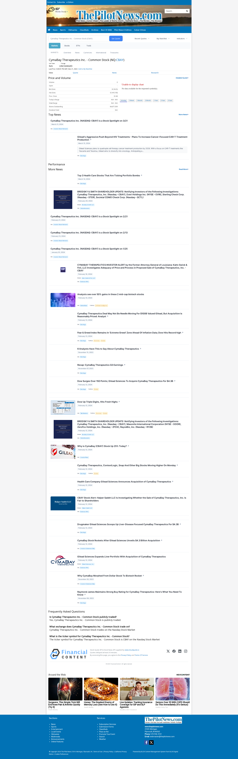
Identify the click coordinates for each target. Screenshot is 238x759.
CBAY (119, 60)
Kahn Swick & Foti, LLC (88, 278)
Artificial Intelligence (101, 305)
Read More (183, 169)
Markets (54, 45)
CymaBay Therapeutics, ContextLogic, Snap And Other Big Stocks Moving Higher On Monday (127, 465)
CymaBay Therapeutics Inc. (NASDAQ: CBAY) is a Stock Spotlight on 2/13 (89, 232)
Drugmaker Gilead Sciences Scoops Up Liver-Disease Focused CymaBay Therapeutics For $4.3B (129, 524)
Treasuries (114, 52)
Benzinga (83, 155)
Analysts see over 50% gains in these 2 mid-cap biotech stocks (110, 294)
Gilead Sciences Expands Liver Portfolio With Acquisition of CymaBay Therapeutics (121, 556)
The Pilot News (66, 752)
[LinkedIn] (179, 654)
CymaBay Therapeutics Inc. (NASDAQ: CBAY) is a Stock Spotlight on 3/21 (89, 120)
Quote (75, 73)
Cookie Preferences (61, 754)
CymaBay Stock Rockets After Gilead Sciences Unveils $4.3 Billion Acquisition (119, 540)
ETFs (78, 45)
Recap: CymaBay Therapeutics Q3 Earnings (101, 365)
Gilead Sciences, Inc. (88, 564)
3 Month (148, 100)
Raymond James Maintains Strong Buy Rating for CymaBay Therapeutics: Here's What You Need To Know (129, 593)
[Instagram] (185, 654)
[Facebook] (174, 654)
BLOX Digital (174, 752)
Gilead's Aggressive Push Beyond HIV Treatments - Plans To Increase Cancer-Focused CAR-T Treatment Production (132, 138)
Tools (89, 45)
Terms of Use (97, 752)
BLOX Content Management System (153, 752)
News (77, 52)
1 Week (131, 100)
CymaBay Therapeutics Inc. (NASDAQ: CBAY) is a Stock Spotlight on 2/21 (89, 216)
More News (183, 114)
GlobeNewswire (84, 208)
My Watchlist (162, 38)
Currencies (88, 52)
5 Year (170, 100)
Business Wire (84, 281)
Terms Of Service (141, 655)
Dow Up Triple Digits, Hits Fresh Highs (98, 401)
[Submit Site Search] (187, 11)
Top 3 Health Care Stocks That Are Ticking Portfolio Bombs (109, 175)
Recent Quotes (141, 38)
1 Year (156, 100)
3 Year (163, 100)
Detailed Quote (181, 78)
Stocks (67, 45)
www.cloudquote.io (132, 650)
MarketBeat (83, 305)
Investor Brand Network (61, 128)
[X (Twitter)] (168, 654)
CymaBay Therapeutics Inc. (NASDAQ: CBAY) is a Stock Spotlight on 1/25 (89, 248)
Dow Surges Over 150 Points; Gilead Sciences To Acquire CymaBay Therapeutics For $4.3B (126, 381)
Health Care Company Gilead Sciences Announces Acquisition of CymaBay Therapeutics (125, 481)
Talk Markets (84, 413)
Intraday (123, 100)
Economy (96, 340)
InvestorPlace (84, 457)
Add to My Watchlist (85, 69)
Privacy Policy (126, 655)
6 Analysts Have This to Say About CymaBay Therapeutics (109, 348)
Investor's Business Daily (87, 548)
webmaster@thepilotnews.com (162, 737)
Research (155, 73)
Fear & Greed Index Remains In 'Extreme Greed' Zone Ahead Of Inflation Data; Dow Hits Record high (130, 332)
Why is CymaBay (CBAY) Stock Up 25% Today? (103, 446)
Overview (67, 52)
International (101, 52)
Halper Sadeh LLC (87, 508)
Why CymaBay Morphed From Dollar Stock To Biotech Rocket (110, 575)
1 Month (139, 100)
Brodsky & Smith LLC (88, 204)
